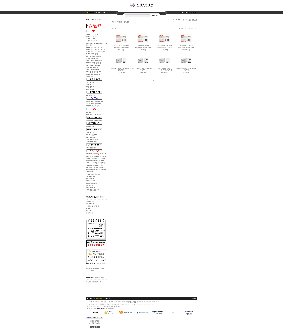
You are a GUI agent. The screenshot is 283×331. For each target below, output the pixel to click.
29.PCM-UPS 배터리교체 (93, 114)
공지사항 (89, 210)
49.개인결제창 (90, 187)
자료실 (88, 208)
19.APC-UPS (90, 76)
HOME (194, 298)
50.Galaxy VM (90, 181)
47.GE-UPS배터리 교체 (93, 174)
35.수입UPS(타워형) (92, 139)
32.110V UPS (90, 133)
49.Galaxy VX (90, 178)
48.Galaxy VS (90, 176)
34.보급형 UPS (90, 137)
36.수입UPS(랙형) (91, 142)
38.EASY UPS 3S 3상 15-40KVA (96, 154)
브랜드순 (193, 29)
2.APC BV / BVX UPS (92, 36)
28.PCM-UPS (90, 112)
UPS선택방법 (90, 204)
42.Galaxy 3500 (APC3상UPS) (95, 163)
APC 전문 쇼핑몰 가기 (92, 190)
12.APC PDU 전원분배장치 (94, 60)
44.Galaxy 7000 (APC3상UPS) (95, 167)
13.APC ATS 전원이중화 (93, 63)
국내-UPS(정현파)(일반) (190, 20)
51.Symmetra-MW (92, 183)
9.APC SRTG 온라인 (92, 54)
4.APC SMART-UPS (92, 41)
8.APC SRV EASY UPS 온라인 (95, 52)
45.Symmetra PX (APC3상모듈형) (96, 169)
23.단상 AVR (90, 89)
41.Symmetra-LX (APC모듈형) (95, 161)
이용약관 (107, 298)
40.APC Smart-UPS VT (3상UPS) (96, 158)
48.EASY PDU (90, 185)
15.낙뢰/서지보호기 (92, 67)
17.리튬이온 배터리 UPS (93, 72)
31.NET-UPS (90, 126)
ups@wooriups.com (114, 306)
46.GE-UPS (89, 172)
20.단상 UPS (90, 82)
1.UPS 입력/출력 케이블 (93, 74)
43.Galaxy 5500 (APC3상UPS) (95, 165)
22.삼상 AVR (90, 87)
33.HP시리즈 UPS (91, 135)
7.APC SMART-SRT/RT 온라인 (95, 49)
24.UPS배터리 (90, 95)
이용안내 (89, 298)
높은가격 (187, 29)
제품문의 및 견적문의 (92, 206)
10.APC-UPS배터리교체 (93, 56)
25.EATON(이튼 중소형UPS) (94, 101)
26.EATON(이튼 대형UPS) (94, 104)
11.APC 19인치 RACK (93, 58)
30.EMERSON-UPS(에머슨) (94, 120)
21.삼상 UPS (90, 85)
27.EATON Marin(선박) (93, 106)
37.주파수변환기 (91, 148)
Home (170, 20)
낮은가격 (180, 29)
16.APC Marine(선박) (92, 70)
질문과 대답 (89, 213)
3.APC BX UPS (91, 39)
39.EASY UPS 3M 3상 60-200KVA (96, 156)
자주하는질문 (90, 201)
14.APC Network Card (93, 65)
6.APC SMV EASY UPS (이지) (95, 47)
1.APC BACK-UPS (92, 34)
